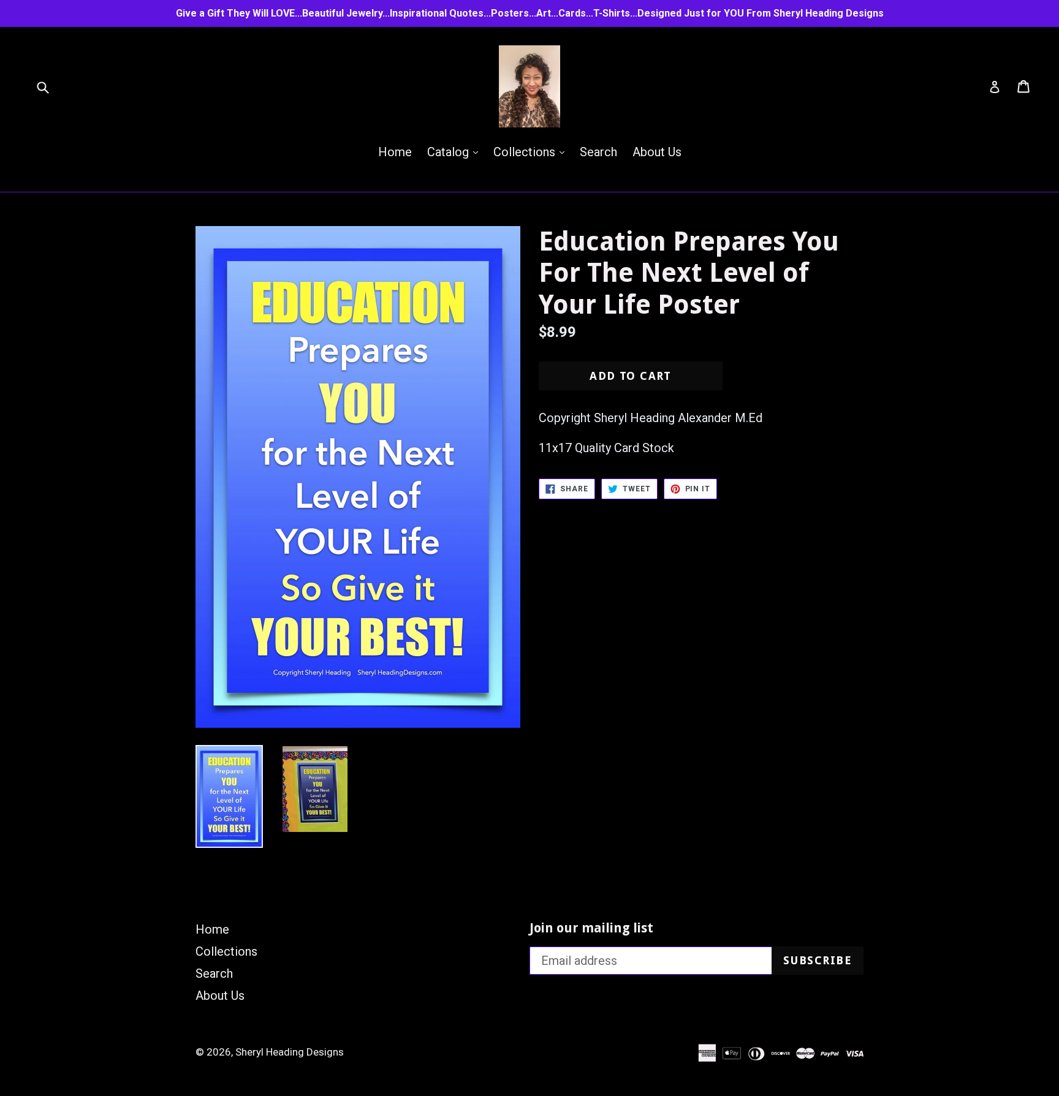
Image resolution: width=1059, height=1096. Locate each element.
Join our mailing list (591, 927)
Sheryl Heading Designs (289, 1052)
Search (598, 152)
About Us (656, 152)
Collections (532, 151)
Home (395, 152)
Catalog (455, 151)
